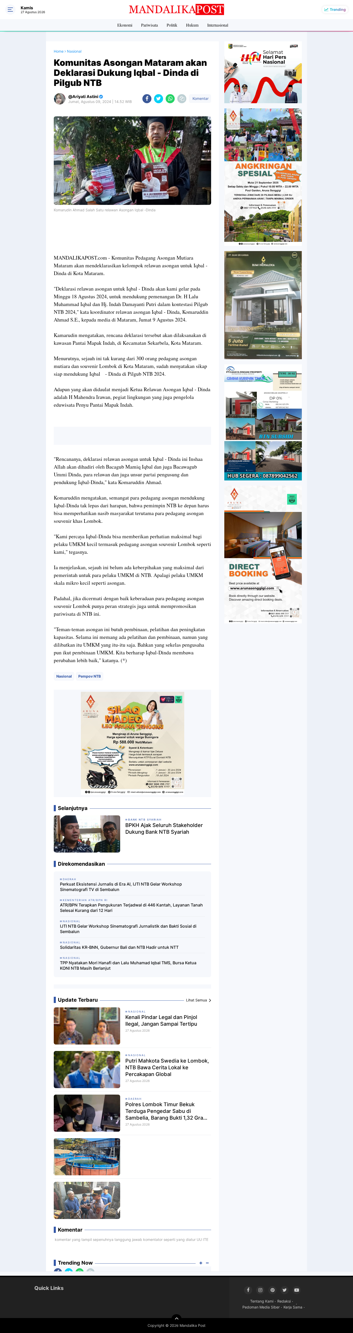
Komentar (200, 98)
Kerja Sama (292, 1307)
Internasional (217, 25)
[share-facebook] (146, 98)
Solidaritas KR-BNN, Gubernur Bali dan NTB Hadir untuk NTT (119, 947)
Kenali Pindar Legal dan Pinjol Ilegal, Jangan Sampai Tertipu (161, 1020)
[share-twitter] (158, 98)
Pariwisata (149, 25)
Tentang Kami (261, 1301)
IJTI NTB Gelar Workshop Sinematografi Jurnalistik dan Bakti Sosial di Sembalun (128, 929)
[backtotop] (176, 1319)
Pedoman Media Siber (261, 1307)
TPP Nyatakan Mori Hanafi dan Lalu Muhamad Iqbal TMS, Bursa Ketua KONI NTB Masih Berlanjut (128, 965)
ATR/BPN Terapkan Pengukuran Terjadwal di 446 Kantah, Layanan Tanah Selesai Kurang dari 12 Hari (131, 907)
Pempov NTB (89, 676)
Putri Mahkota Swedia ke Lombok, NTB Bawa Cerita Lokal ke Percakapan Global (167, 1067)
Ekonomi (124, 25)
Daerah (135, 1098)
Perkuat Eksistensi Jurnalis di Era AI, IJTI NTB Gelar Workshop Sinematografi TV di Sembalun (121, 886)
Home (59, 51)
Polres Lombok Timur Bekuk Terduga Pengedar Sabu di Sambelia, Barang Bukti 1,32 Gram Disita (166, 1111)
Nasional (64, 676)
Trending (338, 9)
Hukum (192, 25)
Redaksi (284, 1301)
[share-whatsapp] (170, 98)
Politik (172, 25)
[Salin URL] (181, 98)
